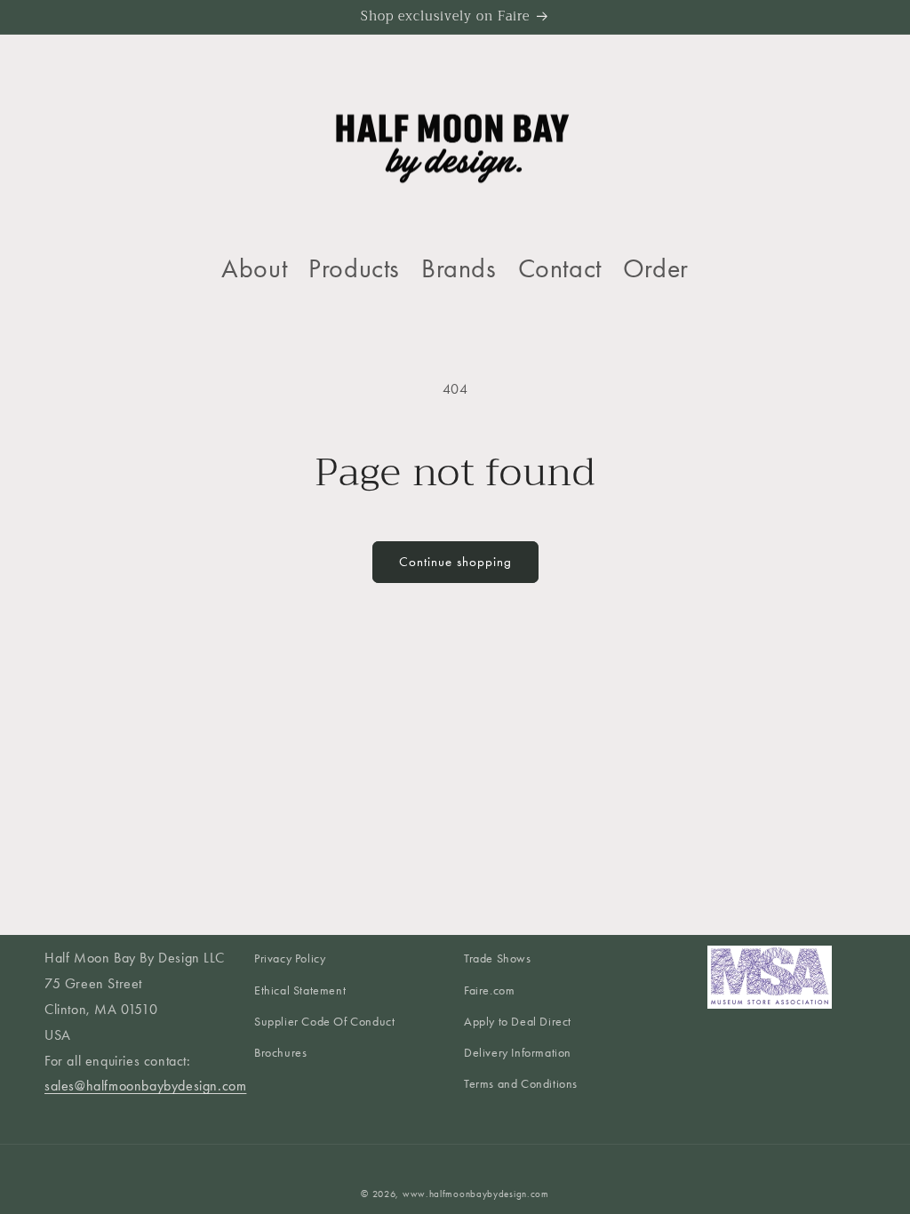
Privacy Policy (289, 958)
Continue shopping (455, 562)
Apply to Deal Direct (517, 1021)
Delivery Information (517, 1052)
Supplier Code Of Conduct (324, 1021)
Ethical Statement (300, 990)
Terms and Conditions (521, 1083)
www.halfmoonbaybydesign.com (476, 1194)
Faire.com (489, 990)
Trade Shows (497, 958)
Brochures (280, 1052)
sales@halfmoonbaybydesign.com (145, 1085)
